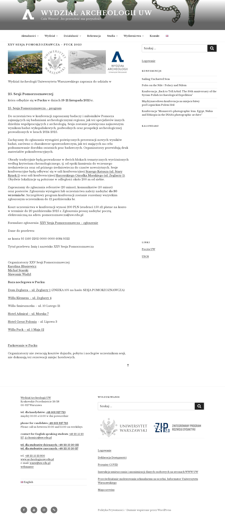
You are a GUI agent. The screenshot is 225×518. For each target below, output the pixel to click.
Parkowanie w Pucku (22, 345)
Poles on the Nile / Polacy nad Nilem (164, 85)
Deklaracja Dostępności (112, 457)
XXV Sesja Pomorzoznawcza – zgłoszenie (69, 222)
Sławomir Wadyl (19, 274)
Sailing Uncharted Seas (156, 79)
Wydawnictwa (132, 35)
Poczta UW (148, 249)
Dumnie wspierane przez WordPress (149, 510)
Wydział (50, 35)
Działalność (71, 35)
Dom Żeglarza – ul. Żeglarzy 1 (29, 290)
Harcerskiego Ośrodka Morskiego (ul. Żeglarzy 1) (90, 175)
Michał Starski (18, 270)
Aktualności (28, 35)
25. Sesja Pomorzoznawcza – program (34, 108)
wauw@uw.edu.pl (40, 463)
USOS (145, 256)
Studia (111, 35)
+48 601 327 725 (56, 412)
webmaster (27, 466)
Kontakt (154, 35)
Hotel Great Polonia (22, 321)
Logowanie (148, 60)
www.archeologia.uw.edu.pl (37, 459)
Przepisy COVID (108, 464)
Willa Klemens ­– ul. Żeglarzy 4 (29, 298)
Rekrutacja (94, 35)
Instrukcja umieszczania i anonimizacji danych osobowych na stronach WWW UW (148, 471)
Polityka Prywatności (111, 510)
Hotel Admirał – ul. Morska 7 (28, 313)
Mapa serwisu (106, 489)
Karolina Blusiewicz (22, 266)
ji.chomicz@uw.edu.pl (38, 437)
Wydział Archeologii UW (96, 13)
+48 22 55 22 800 (35, 455)
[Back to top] (128, 365)
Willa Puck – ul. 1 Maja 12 (26, 329)
